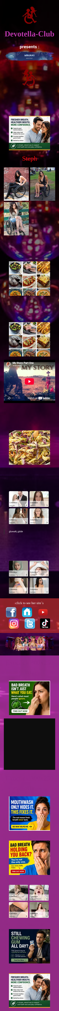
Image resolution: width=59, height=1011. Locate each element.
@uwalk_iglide (16, 531)
